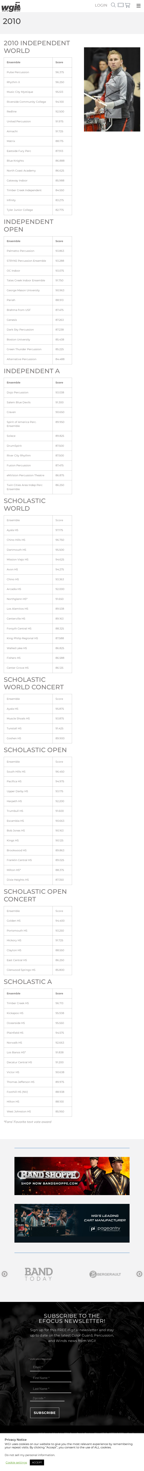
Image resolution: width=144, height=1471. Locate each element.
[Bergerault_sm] (39, 1274)
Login (101, 5)
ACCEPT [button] (37, 1462)
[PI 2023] (72, 1241)
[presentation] (4, 1274)
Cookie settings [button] (16, 1462)
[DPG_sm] (105, 1274)
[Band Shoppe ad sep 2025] (72, 1194)
